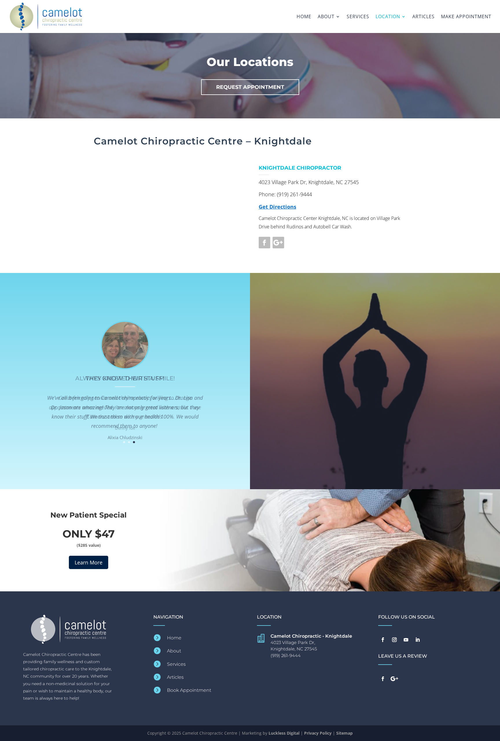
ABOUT (326, 17)
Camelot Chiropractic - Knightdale (311, 636)
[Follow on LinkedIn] (417, 639)
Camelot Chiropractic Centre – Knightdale (203, 141)
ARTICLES (423, 17)
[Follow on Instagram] (394, 639)
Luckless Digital (284, 733)
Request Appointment (250, 87)
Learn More (88, 562)
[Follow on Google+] (278, 242)
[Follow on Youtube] (406, 639)
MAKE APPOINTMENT (466, 17)
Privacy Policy (318, 733)
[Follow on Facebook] (264, 242)
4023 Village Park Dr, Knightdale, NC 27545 (309, 182)
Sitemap (344, 733)
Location (388, 17)
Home (304, 17)
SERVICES (358, 17)
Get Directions (277, 206)
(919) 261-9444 (294, 194)
